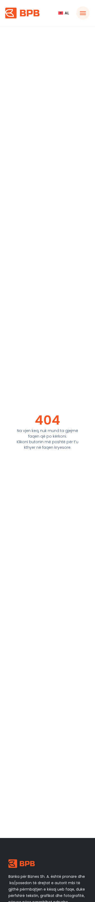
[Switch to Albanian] (63, 13)
